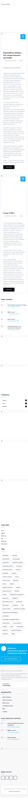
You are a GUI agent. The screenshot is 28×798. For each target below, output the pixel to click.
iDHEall (3, 533)
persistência (15, 605)
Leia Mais (9, 167)
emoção (4, 584)
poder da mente (6, 608)
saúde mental (20, 626)
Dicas (4, 403)
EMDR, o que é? (11, 312)
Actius (2, 530)
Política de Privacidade (14, 791)
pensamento (19, 601)
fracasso (4, 594)
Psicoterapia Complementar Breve (10, 619)
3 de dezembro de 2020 (13, 321)
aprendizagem (16, 559)
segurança (5, 630)
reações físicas (6, 623)
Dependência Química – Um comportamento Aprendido (13, 55)
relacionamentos (17, 623)
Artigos (21, 60)
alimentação (5, 555)
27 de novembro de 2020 (13, 329)
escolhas (18, 587)
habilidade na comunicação (17, 594)
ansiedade (14, 555)
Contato (5, 711)
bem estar (18, 569)
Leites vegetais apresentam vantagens (17, 305)
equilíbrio (12, 584)
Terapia (13, 633)
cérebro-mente (6, 580)
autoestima (19, 566)
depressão (15, 580)
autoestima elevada (7, 569)
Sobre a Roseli (7, 697)
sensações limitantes (16, 630)
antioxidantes (5, 559)
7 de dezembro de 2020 (13, 313)
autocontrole (5, 562)
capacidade (5, 573)
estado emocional (6, 591)
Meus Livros (6, 703)
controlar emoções (7, 576)
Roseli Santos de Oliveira (11, 60)
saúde (11, 626)
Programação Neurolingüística (10, 612)
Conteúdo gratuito (8, 705)
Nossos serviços (7, 700)
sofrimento (5, 633)
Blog (4, 708)
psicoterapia (5, 616)
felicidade (17, 591)
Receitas (5, 406)
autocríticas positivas (7, 566)
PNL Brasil (3, 541)
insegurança (5, 598)
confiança (13, 573)
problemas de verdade (19, 608)
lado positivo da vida (7, 601)
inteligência (15, 598)
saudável (4, 626)
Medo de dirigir (11, 319)
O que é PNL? (9, 213)
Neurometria (4, 544)
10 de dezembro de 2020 (13, 306)
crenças (17, 576)
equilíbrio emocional (7, 587)
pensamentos (5, 605)
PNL (2, 538)
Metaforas (3, 536)
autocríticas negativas (17, 562)
